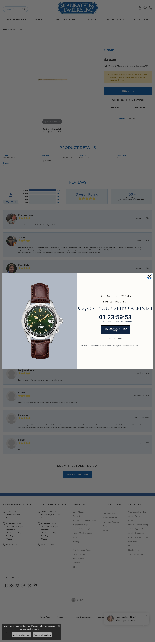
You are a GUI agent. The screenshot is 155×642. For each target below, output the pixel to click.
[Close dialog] (149, 276)
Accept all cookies (42, 635)
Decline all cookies (21, 635)
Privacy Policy (37, 626)
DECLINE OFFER (115, 338)
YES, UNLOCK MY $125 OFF (115, 329)
